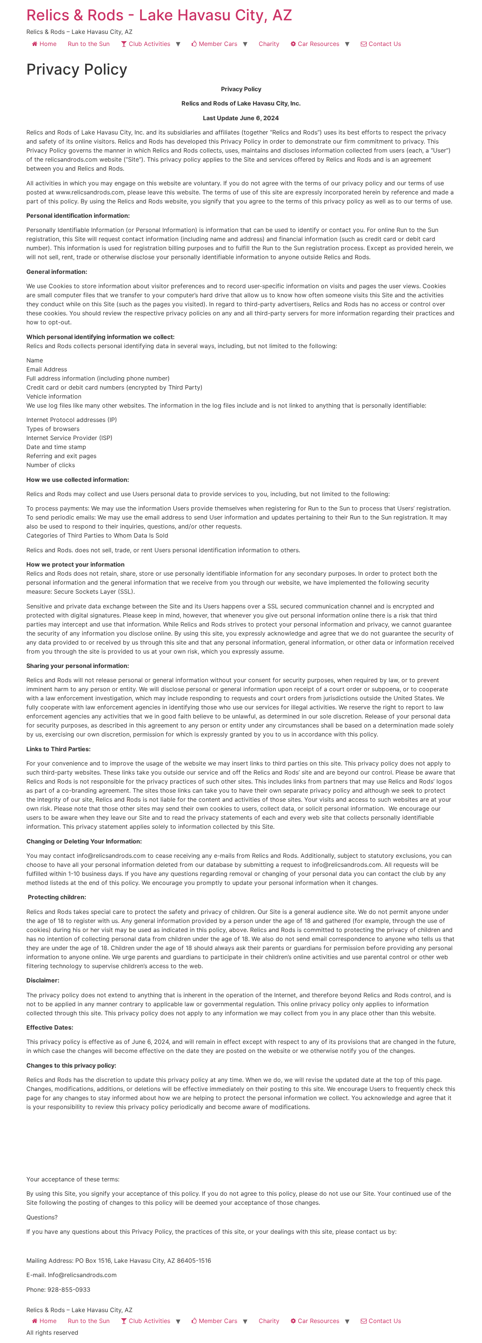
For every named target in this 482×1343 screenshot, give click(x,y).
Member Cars (217, 43)
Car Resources (317, 43)
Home (47, 43)
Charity (269, 43)
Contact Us (384, 43)
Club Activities (148, 43)
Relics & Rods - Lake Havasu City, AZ (159, 15)
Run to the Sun (89, 43)
